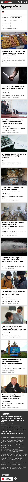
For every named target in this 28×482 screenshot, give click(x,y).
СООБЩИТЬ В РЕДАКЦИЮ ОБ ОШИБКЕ (12, 433)
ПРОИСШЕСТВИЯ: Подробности (11, 97)
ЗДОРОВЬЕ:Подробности (9, 235)
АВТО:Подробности (8, 268)
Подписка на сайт (7, 424)
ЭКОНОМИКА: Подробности (10, 164)
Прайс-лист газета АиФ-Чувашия (11, 428)
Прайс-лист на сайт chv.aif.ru (10, 426)
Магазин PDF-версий (16, 418)
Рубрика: (4, 20)
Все (3, 11)
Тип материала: (5, 17)
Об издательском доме (15, 416)
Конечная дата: (5, 26)
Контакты (4, 416)
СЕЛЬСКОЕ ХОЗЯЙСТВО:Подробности (13, 63)
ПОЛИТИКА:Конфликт (8, 372)
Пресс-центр (5, 418)
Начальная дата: (5, 23)
